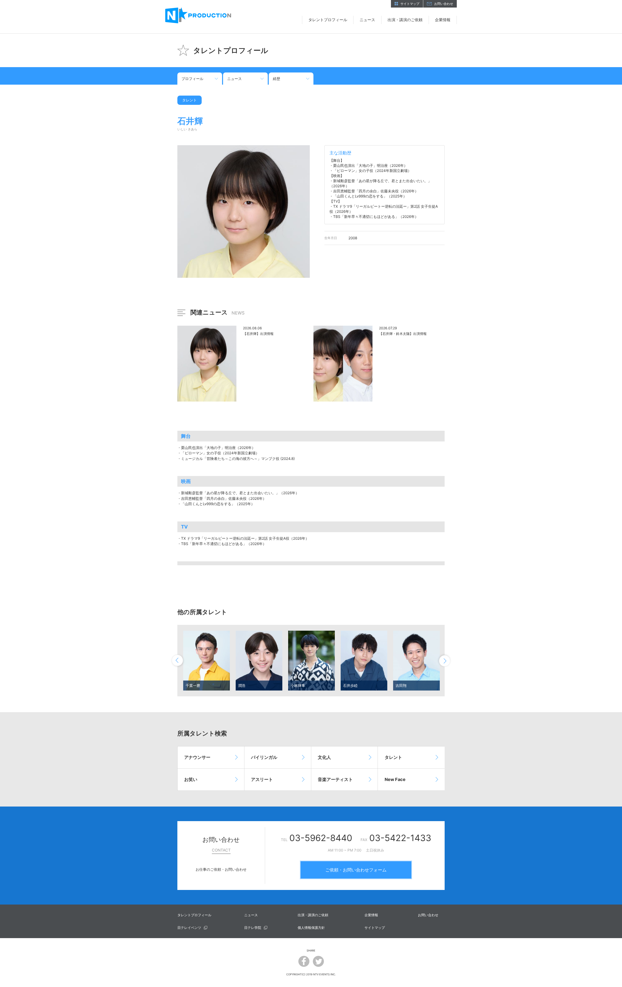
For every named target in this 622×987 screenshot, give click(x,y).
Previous (178, 660)
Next (444, 660)
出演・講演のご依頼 (405, 19)
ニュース (367, 19)
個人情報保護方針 (311, 927)
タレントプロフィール (327, 19)
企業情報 (442, 19)
